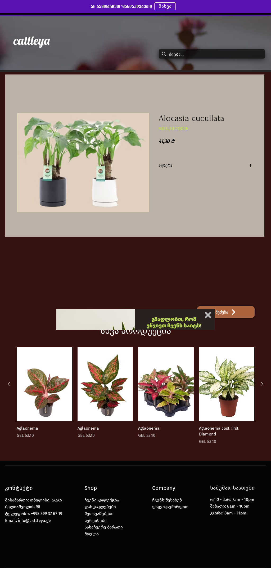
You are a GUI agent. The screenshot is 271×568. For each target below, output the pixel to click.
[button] (208, 244)
